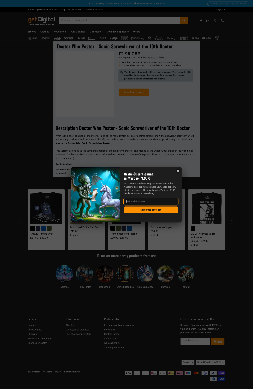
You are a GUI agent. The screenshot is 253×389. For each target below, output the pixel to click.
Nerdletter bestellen (150, 209)
